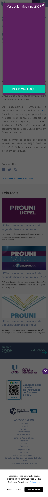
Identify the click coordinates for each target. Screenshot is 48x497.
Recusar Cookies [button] (14, 489)
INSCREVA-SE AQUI (24, 89)
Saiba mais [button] (35, 482)
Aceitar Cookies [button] (33, 489)
